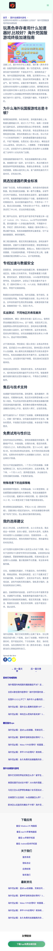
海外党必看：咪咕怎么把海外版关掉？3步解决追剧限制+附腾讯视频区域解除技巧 (26, 714)
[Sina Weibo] (14, 659)
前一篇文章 (17, 670)
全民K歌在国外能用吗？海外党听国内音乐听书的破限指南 (26, 692)
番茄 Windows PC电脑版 (26, 826)
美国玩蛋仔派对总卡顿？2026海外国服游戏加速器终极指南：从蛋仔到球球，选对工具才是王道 (26, 783)
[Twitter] (9, 659)
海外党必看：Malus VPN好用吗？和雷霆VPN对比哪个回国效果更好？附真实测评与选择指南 (26, 745)
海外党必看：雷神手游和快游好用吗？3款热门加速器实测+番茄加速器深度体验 (26, 737)
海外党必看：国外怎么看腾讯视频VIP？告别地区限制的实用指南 (26, 707)
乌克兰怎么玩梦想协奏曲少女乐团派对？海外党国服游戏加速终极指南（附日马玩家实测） (26, 790)
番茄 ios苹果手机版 (26, 838)
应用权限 (26, 869)
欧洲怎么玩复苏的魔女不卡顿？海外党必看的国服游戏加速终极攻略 (26, 805)
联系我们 (26, 875)
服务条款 (26, 857)
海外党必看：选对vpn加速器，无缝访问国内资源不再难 (26, 730)
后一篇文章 (36, 670)
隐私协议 (26, 863)
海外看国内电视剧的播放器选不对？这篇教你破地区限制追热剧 (26, 685)
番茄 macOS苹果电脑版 (27, 832)
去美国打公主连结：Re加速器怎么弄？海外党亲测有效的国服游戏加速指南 (26, 797)
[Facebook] (5, 659)
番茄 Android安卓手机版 (26, 844)
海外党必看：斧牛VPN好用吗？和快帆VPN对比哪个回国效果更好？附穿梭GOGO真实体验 (26, 752)
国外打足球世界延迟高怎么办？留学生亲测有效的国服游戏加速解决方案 (26, 775)
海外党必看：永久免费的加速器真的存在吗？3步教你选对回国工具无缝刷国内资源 (26, 759)
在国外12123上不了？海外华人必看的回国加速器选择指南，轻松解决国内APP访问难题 (26, 699)
